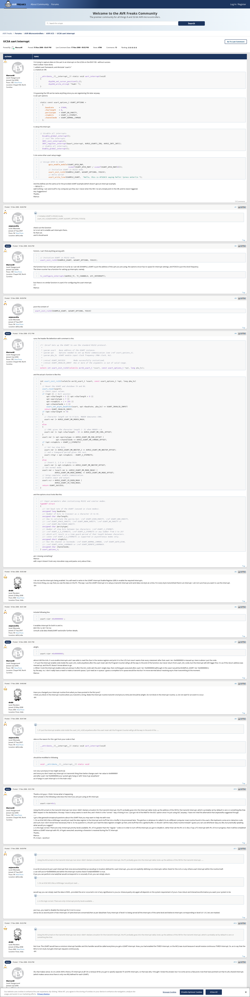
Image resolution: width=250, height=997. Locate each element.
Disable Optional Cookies (191, 992)
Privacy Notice (43, 994)
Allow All (213, 992)
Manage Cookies (169, 992)
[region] (125, 992)
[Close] (246, 992)
